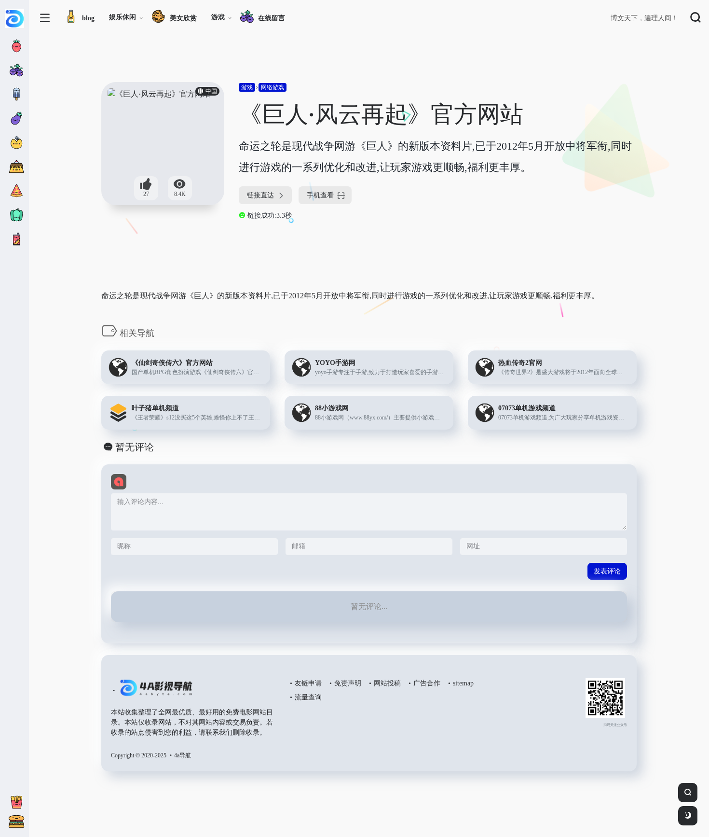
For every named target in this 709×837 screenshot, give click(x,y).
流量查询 (308, 697)
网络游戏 (272, 87)
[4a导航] (154, 691)
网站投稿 (387, 683)
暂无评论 (134, 447)
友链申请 (308, 683)
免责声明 (347, 683)
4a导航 (182, 755)
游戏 (218, 17)
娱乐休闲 (122, 17)
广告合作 (426, 683)
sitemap (463, 683)
